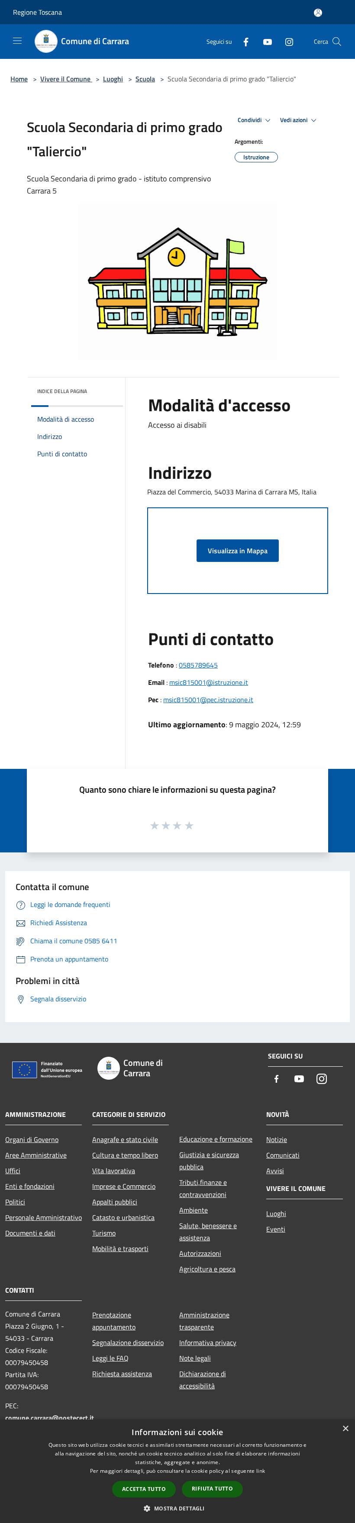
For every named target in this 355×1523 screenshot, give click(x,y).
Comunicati (283, 1155)
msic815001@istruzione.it (208, 682)
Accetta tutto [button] (144, 1489)
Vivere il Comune (66, 79)
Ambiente (193, 1210)
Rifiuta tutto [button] (212, 1488)
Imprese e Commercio (123, 1186)
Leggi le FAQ (110, 1358)
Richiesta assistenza (122, 1373)
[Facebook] (242, 41)
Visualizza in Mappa (238, 550)
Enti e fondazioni (30, 1186)
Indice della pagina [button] (62, 391)
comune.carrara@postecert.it (49, 1418)
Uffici (12, 1170)
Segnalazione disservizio (128, 1342)
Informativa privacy (207, 1342)
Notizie (276, 1139)
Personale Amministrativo (43, 1217)
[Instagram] (285, 41)
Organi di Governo (31, 1139)
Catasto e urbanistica (123, 1217)
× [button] (345, 1429)
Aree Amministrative (36, 1155)
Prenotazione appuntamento (114, 1321)
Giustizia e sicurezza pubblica (209, 1160)
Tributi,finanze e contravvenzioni (203, 1188)
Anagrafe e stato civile (125, 1139)
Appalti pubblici (114, 1202)
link (260, 1471)
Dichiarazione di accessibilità (202, 1379)
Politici (15, 1202)
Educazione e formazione (215, 1139)
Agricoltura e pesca (207, 1269)
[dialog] (177, 1471)
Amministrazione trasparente (204, 1321)
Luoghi (113, 79)
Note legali (195, 1358)
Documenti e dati (30, 1233)
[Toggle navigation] (17, 40)
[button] (177, 1508)
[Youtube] (264, 41)
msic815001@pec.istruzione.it (208, 699)
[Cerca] (337, 41)
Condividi (250, 120)
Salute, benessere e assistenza (208, 1231)
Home (19, 79)
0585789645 (198, 665)
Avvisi (275, 1170)
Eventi (275, 1229)
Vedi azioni (294, 120)
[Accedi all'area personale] (318, 13)
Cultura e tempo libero (125, 1155)
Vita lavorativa (113, 1170)
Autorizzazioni (200, 1253)
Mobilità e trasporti (120, 1248)
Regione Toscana (37, 12)
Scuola (145, 79)
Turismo (104, 1233)
